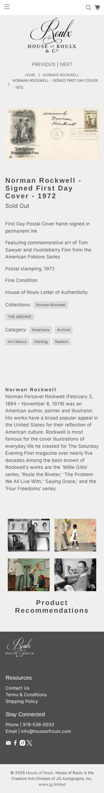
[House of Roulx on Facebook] (15, 744)
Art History (17, 342)
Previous (43, 64)
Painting (41, 342)
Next (66, 64)
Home (30, 75)
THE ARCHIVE (19, 317)
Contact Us (17, 688)
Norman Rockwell (61, 75)
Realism (61, 342)
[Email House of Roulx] (8, 744)
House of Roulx (39, 772)
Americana (40, 330)
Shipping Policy (22, 701)
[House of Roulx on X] (29, 744)
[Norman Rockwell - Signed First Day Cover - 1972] (51, 134)
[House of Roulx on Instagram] (22, 744)
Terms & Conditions (26, 694)
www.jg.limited (52, 784)
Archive (63, 330)
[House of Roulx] (52, 35)
